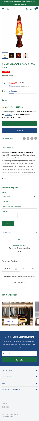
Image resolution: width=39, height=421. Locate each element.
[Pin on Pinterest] (28, 138)
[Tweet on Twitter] (31, 138)
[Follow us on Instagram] (7, 407)
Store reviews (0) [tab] (28, 269)
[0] (35, 9)
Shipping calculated (15, 86)
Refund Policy (6, 233)
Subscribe (19, 360)
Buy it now (19, 130)
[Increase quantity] (22, 100)
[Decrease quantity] (11, 100)
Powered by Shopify (7, 416)
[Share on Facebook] (24, 138)
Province (5, 202)
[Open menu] (3, 9)
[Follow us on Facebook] (3, 407)
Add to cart (19, 124)
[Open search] (27, 9)
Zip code (5, 211)
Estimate (8, 224)
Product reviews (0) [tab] (11, 269)
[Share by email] (35, 138)
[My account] (31, 9)
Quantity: (5, 100)
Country (4, 192)
